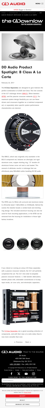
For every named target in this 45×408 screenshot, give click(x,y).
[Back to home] (14, 3)
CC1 (34, 96)
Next (27, 342)
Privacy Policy (27, 392)
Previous (19, 342)
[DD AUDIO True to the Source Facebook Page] (11, 373)
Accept (22, 396)
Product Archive (8, 370)
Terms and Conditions (28, 370)
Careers (17, 370)
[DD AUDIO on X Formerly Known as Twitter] (18, 373)
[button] (39, 3)
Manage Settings (23, 404)
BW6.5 (25, 94)
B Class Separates (11, 331)
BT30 (3, 96)
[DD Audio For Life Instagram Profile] (33, 373)
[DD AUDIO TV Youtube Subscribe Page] (26, 373)
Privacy (39, 370)
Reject (22, 400)
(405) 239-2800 (15, 364)
